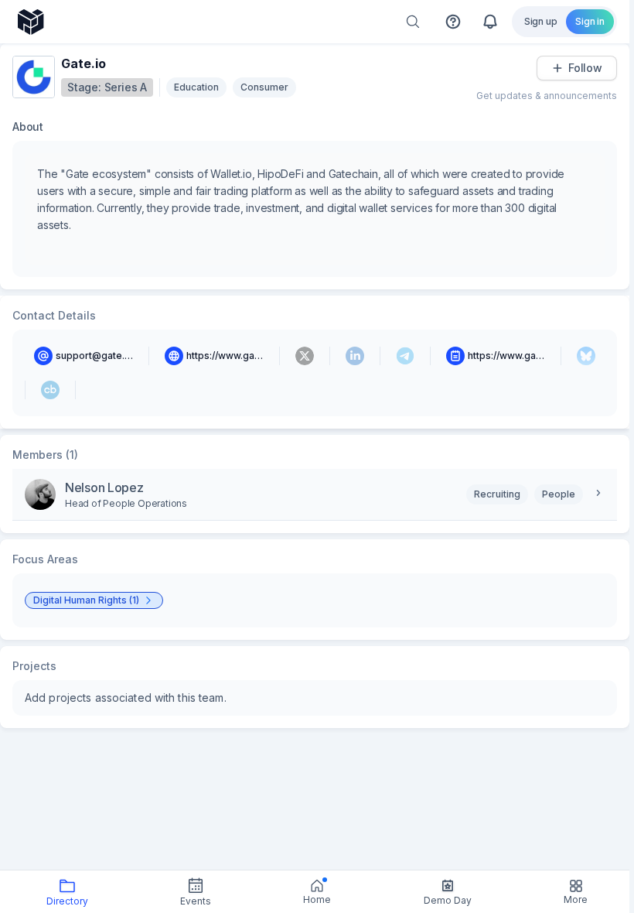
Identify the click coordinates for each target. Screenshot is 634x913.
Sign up (540, 21)
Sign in (590, 21)
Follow (585, 67)
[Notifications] (490, 21)
